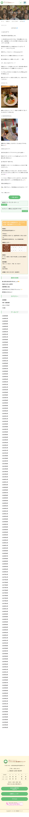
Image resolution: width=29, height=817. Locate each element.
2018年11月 (5, 545)
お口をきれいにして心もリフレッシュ (11, 289)
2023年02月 (5, 411)
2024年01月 (5, 382)
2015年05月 (5, 656)
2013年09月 (5, 709)
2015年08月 (5, 648)
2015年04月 (5, 659)
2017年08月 (5, 585)
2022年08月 (5, 426)
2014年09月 (5, 677)
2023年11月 (5, 387)
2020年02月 (5, 506)
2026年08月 (5, 316)
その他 (3, 308)
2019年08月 (5, 521)
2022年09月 (5, 424)
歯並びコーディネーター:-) (10, 203)
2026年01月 (5, 331)
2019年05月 (5, 529)
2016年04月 (5, 627)
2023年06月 (5, 400)
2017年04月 (5, 595)
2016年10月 (5, 611)
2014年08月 (5, 680)
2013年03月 (5, 725)
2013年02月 (5, 727)
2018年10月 (5, 548)
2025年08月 (5, 342)
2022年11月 (5, 418)
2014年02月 (5, 696)
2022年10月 (5, 421)
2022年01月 (5, 445)
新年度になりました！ (7, 292)
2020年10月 (5, 484)
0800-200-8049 (15, 771)
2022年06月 (5, 432)
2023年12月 (5, 384)
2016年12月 (5, 606)
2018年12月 (5, 542)
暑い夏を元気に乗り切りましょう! (10, 281)
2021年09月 (5, 455)
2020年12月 (5, 479)
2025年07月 (5, 345)
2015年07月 (5, 651)
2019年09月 (5, 519)
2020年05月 (5, 498)
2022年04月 (5, 437)
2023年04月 (5, 405)
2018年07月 (5, 556)
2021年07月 (5, 461)
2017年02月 (5, 601)
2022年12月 (5, 416)
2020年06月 (5, 495)
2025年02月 (5, 358)
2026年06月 (5, 321)
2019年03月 (5, 535)
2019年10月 (5, 516)
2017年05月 (5, 593)
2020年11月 (5, 482)
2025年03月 (5, 355)
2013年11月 (5, 703)
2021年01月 (5, 476)
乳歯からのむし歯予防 (7, 284)
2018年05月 (5, 561)
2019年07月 (5, 524)
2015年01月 (5, 667)
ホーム (2, 21)
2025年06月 (5, 347)
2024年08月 (5, 366)
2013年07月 (5, 714)
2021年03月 (5, 471)
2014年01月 (5, 698)
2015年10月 (5, 643)
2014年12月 (5, 669)
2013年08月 (5, 711)
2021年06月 (5, 463)
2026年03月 (5, 326)
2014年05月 (5, 688)
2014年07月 (5, 682)
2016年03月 (5, 630)
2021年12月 (5, 447)
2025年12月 (5, 334)
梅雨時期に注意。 (6, 286)
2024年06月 (5, 371)
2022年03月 (5, 440)
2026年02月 (5, 329)
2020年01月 (5, 508)
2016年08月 (5, 616)
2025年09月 (5, 339)
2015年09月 (5, 645)
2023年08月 (5, 395)
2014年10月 (5, 674)
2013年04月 (5, 722)
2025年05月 (5, 350)
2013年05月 (5, 719)
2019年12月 (5, 511)
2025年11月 (5, 337)
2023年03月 (5, 408)
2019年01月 (5, 540)
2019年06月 (5, 527)
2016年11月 (5, 608)
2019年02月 (5, 537)
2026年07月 (5, 318)
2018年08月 (5, 553)
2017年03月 (5, 598)
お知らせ (8, 21)
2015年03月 (5, 661)
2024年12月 (5, 360)
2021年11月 (5, 450)
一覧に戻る (14, 197)
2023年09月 (5, 392)
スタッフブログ (15, 21)
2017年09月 (5, 582)
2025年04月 (5, 352)
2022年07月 (5, 429)
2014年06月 (5, 685)
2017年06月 (5, 590)
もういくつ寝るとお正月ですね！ (14, 210)
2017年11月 (5, 577)
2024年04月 (5, 374)
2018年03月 (5, 566)
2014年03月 (5, 693)
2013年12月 (5, 701)
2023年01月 (5, 413)
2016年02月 (5, 632)
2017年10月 (5, 579)
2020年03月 (5, 503)
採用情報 (4, 300)
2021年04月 (5, 469)
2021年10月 (5, 453)
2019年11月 (5, 513)
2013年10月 (5, 706)
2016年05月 (5, 624)
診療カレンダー (14, 794)
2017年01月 (5, 603)
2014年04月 (5, 690)
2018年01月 (5, 571)
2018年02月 (5, 569)
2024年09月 (5, 363)
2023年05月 (5, 403)
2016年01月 (5, 635)
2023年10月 (5, 389)
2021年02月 (5, 474)
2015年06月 (5, 653)
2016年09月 (5, 614)
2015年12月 (5, 637)
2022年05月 (5, 434)
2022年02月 (5, 442)
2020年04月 (5, 500)
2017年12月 (5, 574)
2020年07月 (5, 492)
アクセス (14, 799)
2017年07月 (5, 587)
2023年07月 (5, 397)
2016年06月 (5, 622)
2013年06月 (5, 717)
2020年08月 (5, 490)
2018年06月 (5, 558)
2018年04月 (5, 564)
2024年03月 (5, 376)
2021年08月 (5, 458)
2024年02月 (5, 379)
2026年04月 (5, 323)
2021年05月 (5, 466)
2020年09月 (5, 487)
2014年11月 (5, 672)
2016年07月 (5, 619)
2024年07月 (5, 368)
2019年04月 (5, 532)
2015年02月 (5, 664)
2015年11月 (5, 640)
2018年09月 (5, 550)
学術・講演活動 (6, 302)
